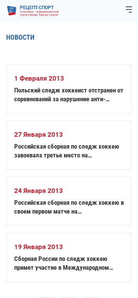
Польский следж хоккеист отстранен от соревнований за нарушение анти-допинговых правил (68, 95)
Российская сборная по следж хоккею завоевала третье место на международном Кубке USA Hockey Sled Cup (69, 151)
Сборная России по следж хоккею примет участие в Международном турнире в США (61, 263)
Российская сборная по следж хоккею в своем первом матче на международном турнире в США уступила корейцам (69, 207)
